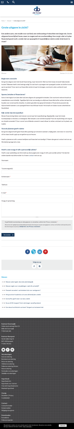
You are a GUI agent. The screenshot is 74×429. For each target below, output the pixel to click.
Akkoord (62, 425)
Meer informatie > (27, 426)
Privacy (11, 395)
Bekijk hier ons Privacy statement (30, 226)
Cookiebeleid (5, 398)
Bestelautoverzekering (8, 359)
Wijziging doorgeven (7, 410)
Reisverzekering (6, 368)
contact (31, 155)
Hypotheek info (6, 381)
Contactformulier (6, 405)
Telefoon (4, 184)
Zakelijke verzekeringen (8, 373)
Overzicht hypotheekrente (9, 386)
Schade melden (6, 408)
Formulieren (5, 417)
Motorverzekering (7, 361)
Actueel (9, 21)
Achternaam (6, 176)
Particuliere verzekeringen (9, 371)
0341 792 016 (7, 343)
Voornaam (4, 160)
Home (3, 21)
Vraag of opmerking (8, 201)
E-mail (4, 193)
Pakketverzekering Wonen (9, 366)
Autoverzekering (6, 357)
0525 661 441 (7, 331)
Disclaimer (4, 395)
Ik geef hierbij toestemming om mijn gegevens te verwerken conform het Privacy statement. (31, 222)
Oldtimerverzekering (7, 364)
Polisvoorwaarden (7, 420)
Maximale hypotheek (7, 388)
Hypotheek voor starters (9, 383)
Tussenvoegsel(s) (7, 168)
